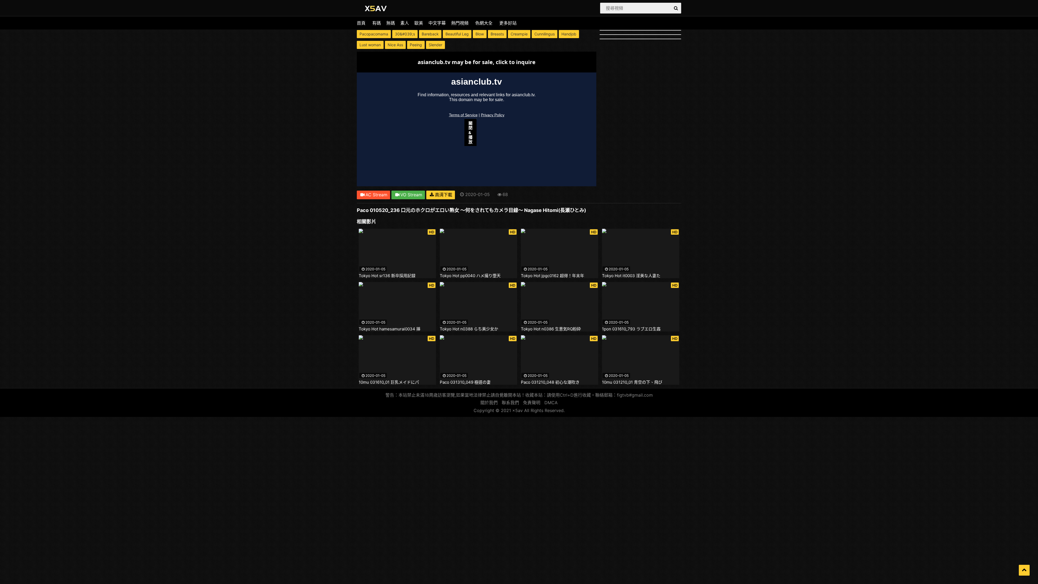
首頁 (361, 23)
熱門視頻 (459, 23)
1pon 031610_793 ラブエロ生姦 (631, 329)
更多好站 (508, 23)
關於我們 (489, 402)
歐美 (418, 23)
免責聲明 (531, 402)
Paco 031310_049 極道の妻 (465, 382)
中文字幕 (437, 23)
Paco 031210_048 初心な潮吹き (550, 382)
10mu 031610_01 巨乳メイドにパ (389, 382)
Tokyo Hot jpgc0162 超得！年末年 (552, 275)
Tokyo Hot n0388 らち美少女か (469, 329)
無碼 (390, 23)
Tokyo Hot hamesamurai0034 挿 (389, 329)
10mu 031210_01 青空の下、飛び (632, 382)
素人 (404, 23)
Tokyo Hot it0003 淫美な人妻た (631, 275)
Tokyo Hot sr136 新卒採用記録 (387, 275)
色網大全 (484, 23)
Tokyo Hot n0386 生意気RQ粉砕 (551, 329)
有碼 (376, 23)
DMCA (551, 402)
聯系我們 (510, 402)
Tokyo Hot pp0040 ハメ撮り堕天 (470, 275)
